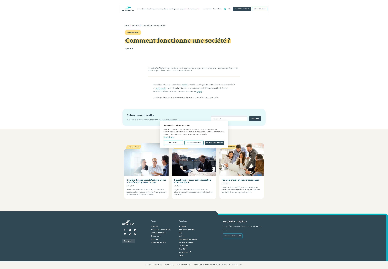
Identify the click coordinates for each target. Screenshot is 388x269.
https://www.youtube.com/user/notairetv (124, 233)
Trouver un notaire (242, 9)
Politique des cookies (184, 265)
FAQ (180, 233)
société (185, 85)
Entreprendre (192, 9)
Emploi (181, 249)
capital (199, 91)
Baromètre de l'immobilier (188, 239)
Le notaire (206, 9)
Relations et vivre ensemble (156, 9)
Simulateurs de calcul (158, 242)
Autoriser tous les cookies (214, 142)
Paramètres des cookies (194, 142)
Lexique (181, 236)
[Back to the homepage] (128, 8)
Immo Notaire (183, 252)
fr (229, 9)
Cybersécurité (183, 246)
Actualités (135, 25)
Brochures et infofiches (187, 229)
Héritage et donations (177, 9)
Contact (181, 255)
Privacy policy (169, 265)
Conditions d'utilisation (154, 265)
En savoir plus (169, 137)
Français (127, 241)
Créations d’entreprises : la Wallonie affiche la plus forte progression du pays (146, 181)
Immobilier (140, 9)
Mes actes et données (186, 242)
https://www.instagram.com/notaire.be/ (130, 229)
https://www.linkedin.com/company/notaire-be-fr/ (135, 229)
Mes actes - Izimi (260, 9)
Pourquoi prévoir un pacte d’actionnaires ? (241, 180)
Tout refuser (173, 142)
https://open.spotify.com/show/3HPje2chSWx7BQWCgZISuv (135, 233)
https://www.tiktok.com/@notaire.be (130, 233)
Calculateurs (217, 9)
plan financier (161, 88)
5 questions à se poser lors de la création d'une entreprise (192, 181)
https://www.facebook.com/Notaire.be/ (124, 229)
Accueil (127, 25)
